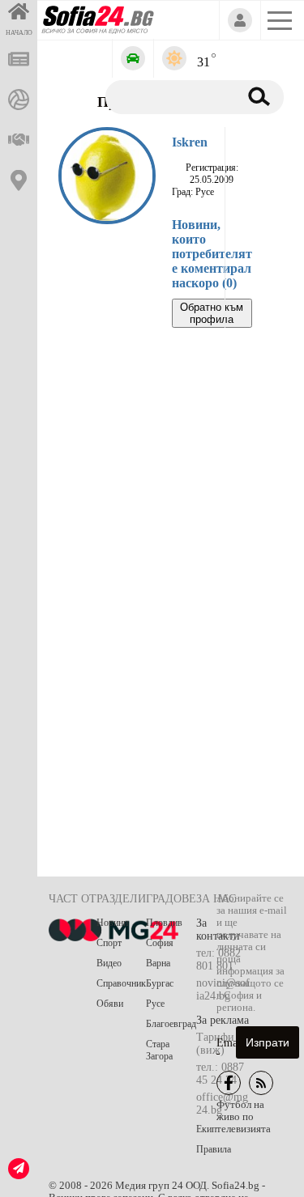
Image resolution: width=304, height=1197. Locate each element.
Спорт (109, 943)
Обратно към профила (211, 313)
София (159, 943)
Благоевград (171, 1023)
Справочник (121, 983)
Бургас (159, 983)
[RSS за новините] (261, 1083)
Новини (112, 922)
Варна (158, 963)
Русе (155, 1003)
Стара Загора (159, 1050)
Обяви (109, 1003)
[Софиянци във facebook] (228, 1083)
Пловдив (164, 922)
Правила (213, 1149)
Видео (109, 963)
